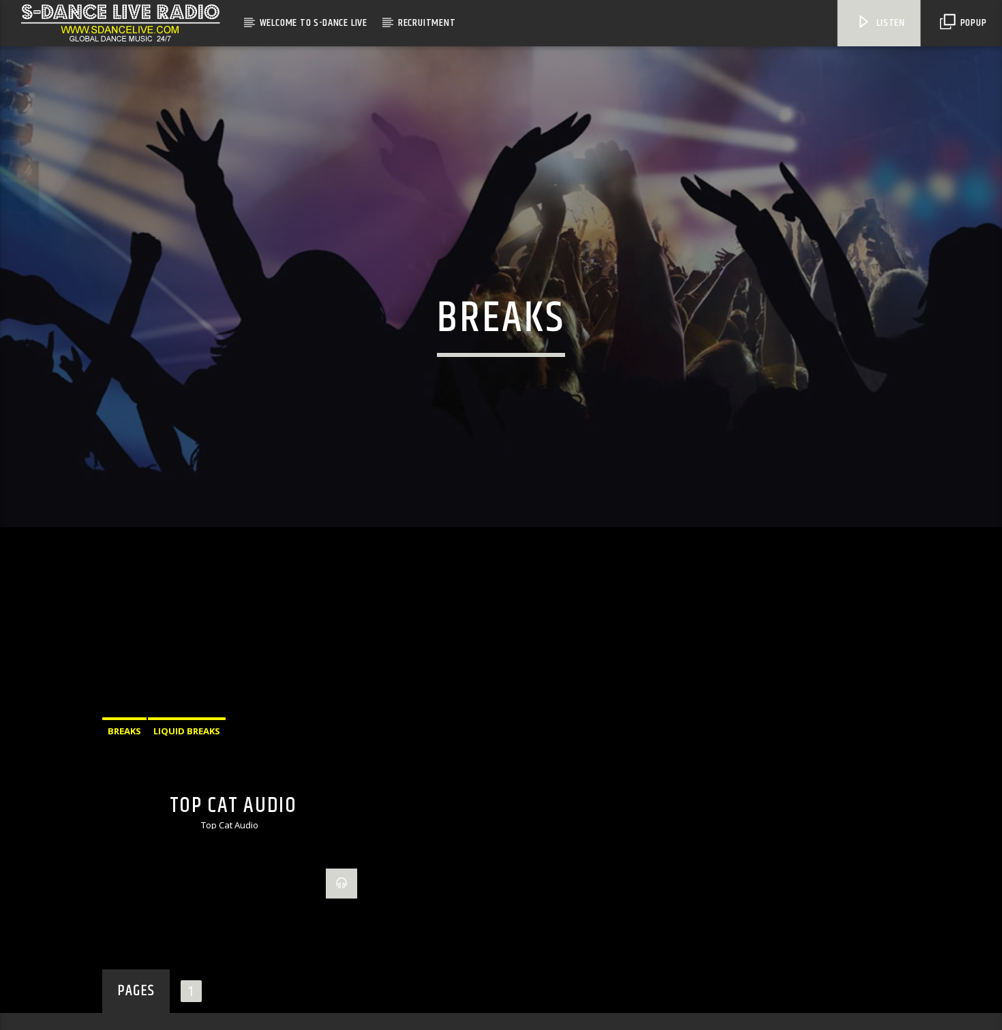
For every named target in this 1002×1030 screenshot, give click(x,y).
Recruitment (427, 22)
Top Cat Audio (233, 832)
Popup (972, 22)
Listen (889, 22)
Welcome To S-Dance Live (313, 22)
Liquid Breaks (186, 759)
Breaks (124, 759)
